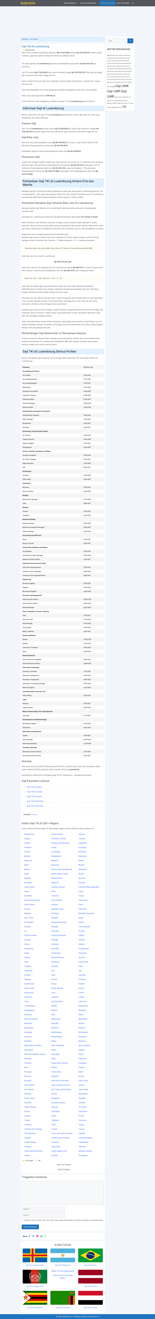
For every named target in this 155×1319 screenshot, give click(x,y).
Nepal (53, 1041)
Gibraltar (55, 944)
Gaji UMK (122, 86)
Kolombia (28, 896)
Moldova (55, 1028)
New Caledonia (57, 1045)
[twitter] (33, 1236)
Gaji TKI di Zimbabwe (35, 1308)
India (81, 966)
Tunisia (54, 1129)
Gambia (27, 940)
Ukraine (27, 1138)
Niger (53, 1050)
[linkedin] (41, 1236)
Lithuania (82, 1001)
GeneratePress (93, 1317)
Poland (81, 1067)
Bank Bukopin (123, 58)
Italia (53, 975)
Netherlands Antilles (32, 1045)
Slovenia (27, 1103)
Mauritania (83, 1019)
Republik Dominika (86, 913)
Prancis (82, 931)
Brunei (81, 874)
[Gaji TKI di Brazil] (90, 1261)
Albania (82, 834)
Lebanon (28, 997)
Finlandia (55, 931)
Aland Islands (57, 834)
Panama (27, 1063)
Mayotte (54, 1023)
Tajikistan (55, 1120)
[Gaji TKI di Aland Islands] (35, 1261)
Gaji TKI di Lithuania (64, 1165)
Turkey (81, 1129)
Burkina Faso (56, 878)
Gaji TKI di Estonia (34, 792)
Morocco (28, 1037)
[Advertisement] (77, 21)
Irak (80, 971)
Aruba (54, 847)
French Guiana (30, 935)
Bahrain (27, 856)
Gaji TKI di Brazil (90, 1265)
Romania (55, 1076)
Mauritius (28, 1023)
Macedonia (83, 1006)
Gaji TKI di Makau (64, 1169)
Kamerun (55, 883)
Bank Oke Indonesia (112, 74)
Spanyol (54, 1107)
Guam (26, 953)
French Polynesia (58, 935)
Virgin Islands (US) (59, 1151)
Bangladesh (56, 856)
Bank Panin (121, 74)
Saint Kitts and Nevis (60, 1081)
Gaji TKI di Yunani (34, 796)
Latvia (81, 993)
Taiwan (27, 1120)
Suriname (55, 1111)
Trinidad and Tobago (33, 1129)
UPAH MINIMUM (70, 3)
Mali (53, 1014)
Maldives (28, 1014)
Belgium (54, 860)
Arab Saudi (83, 1089)
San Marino (29, 1089)
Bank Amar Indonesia (118, 55)
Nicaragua (28, 1050)
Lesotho (54, 997)
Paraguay (83, 1063)
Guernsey (83, 953)
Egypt (81, 918)
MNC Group (117, 103)
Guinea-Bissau (57, 957)
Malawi (54, 1010)
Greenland (28, 949)
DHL (114, 82)
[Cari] (130, 40)
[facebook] (29, 1236)
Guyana (82, 957)
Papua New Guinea (59, 1063)
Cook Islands (56, 900)
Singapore (55, 1098)
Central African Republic (89, 887)
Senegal (27, 1094)
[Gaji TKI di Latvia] (90, 1282)
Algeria (27, 839)
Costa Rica (83, 900)
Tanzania (82, 1120)
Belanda (82, 1041)
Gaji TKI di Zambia (62, 1308)
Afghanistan (29, 834)
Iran (53, 971)
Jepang (27, 979)
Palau (53, 1059)
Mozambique (56, 1037)
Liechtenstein (57, 1001)
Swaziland (83, 1111)
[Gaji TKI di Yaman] (90, 1303)
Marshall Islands (31, 1019)
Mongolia (28, 1032)
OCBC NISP (124, 103)
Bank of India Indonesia (125, 71)
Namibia (27, 1041)
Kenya (54, 984)
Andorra (82, 839)
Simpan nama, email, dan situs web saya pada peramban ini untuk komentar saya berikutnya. (64, 1220)
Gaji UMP (114, 91)
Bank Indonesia (117, 66)
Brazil (26, 874)
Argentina (83, 843)
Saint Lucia (83, 1081)
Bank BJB (116, 58)
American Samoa (58, 839)
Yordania (82, 979)
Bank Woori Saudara (119, 79)
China (81, 891)
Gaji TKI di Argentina (62, 1265)
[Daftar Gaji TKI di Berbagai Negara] (63, 1271)
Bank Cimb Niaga (121, 60)
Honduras (55, 962)
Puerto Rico (56, 1072)
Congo (81, 896)
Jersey (54, 979)
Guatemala (56, 953)
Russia (81, 1076)
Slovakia (82, 1098)
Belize (81, 860)
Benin (26, 865)
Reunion (27, 1076)
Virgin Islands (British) (33, 1151)
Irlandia (27, 975)
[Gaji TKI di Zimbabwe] (35, 1303)
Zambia (54, 1155)
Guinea (27, 957)
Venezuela (55, 1147)
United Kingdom (85, 1138)
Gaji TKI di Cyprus (34, 787)
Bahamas (82, 852)
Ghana (27, 944)
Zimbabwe (83, 1155)
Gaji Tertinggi (111, 86)
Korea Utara (29, 988)
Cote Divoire (29, 904)
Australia (82, 847)
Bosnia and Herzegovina (61, 869)
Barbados (83, 856)
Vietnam (82, 1147)
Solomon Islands (58, 1103)
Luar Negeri (34, 39)
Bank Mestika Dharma (123, 68)
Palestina (82, 1059)
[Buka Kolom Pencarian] (132, 3)
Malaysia (82, 1010)
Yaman (27, 1155)
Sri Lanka (82, 1107)
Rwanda (27, 1081)
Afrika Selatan (30, 1107)
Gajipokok (25, 39)
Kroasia (54, 904)
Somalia (82, 1103)
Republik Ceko (57, 909)
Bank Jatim (114, 68)
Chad (26, 891)
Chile (53, 891)
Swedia (27, 1116)
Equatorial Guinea (58, 922)
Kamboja (28, 883)
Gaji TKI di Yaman (90, 1308)
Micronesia (28, 1028)
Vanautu (27, 1147)
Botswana (83, 869)
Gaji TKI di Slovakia (35, 806)
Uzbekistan (83, 1142)
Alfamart (109, 55)
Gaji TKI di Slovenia (35, 801)
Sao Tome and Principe (61, 1089)
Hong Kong (83, 962)
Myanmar (82, 1037)
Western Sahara (85, 1151)
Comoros (55, 896)
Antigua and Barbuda (60, 843)
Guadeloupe (84, 949)
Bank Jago (124, 66)
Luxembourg (29, 1006)
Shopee (114, 107)
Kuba (81, 904)
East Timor (28, 918)
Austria (27, 852)
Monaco (82, 1028)
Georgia (54, 940)
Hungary (27, 966)
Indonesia (28, 971)
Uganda (82, 1133)
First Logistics (128, 82)
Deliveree (109, 82)
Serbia (54, 1094)
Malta (81, 1014)
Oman (81, 1054)
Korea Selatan (57, 988)
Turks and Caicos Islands (62, 1133)
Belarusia (28, 860)
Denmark (82, 909)
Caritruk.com (128, 79)
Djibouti (27, 913)
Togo (53, 1125)
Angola (27, 843)
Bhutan (82, 865)
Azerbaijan (55, 852)
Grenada (55, 949)
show (34, 814)
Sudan (27, 1111)
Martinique (55, 1019)
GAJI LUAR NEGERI (108, 3)
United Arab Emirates (60, 1138)
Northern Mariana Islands (35, 1054)
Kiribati (82, 984)
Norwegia (55, 1054)
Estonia (27, 927)
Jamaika (82, 975)
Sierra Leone (29, 1098)
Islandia (54, 966)
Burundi (82, 878)
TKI (39, 1160)
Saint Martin (29, 1085)
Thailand (28, 1125)
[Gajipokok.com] (28, 3)
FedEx (122, 82)
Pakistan (28, 1059)
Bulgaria (27, 878)
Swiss (53, 1116)
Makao (54, 1006)
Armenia (27, 847)
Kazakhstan (29, 984)
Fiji (25, 931)
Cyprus (27, 909)
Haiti (26, 962)
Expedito (117, 82)
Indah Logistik (118, 97)
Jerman (82, 940)
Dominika (55, 913)
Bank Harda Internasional (119, 63)
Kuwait (81, 988)
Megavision (110, 103)
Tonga (81, 1125)
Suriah (81, 1116)
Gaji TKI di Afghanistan (35, 1286)
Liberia (81, 997)
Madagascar (29, 1010)
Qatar (81, 1072)
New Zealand (84, 1045)
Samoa (81, 1085)
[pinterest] (37, 1236)
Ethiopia (54, 927)
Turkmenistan (30, 1133)
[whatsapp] (45, 1236)
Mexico (82, 1023)
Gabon (81, 935)
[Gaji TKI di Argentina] (62, 1261)
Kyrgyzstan (29, 993)
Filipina (54, 1067)
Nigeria (82, 1050)
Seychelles (83, 1094)
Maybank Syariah (122, 100)
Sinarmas (119, 107)
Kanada (82, 883)
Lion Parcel (115, 100)
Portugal (27, 1072)
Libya (26, 1001)
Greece (82, 944)
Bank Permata (118, 77)
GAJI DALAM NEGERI (88, 3)
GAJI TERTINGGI (123, 3)
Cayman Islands (58, 887)
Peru (26, 1067)
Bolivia (27, 869)
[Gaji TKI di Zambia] (62, 1303)
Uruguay (55, 1142)
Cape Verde (29, 887)
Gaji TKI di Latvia (90, 1286)
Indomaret (125, 97)
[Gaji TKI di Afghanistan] (35, 1282)
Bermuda (55, 865)
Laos (53, 993)
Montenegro (56, 1032)
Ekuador (54, 918)
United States (30, 1142)
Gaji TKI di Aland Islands (35, 1265)
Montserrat (83, 1032)
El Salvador (29, 922)
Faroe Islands (84, 927)
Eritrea (81, 922)
